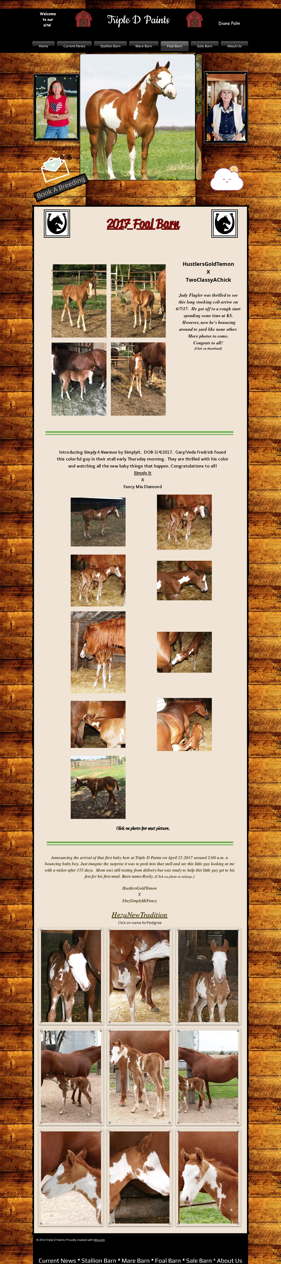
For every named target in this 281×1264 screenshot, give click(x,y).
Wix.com (99, 1240)
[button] (71, 976)
